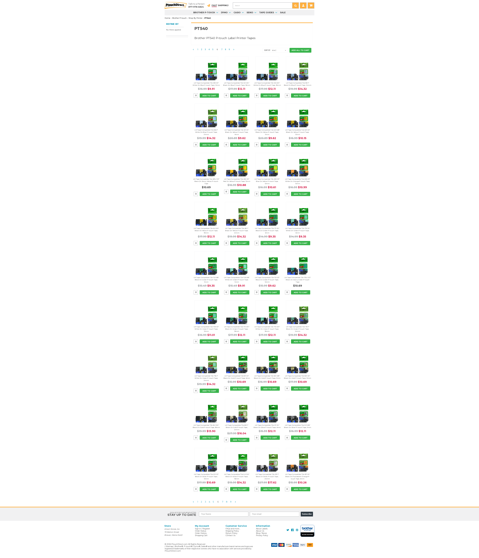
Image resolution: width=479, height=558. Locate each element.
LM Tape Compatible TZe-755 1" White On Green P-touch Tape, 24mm (206, 378)
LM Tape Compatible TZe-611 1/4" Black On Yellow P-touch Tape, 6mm (237, 132)
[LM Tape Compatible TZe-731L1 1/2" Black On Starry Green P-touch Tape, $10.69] (297, 267)
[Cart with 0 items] (311, 5)
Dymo (224, 12)
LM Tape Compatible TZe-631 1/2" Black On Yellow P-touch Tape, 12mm (297, 132)
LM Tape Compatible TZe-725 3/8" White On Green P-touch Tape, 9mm (237, 280)
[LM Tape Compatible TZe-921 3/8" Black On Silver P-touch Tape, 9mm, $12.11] (297, 414)
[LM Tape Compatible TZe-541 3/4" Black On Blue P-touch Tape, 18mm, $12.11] (236, 72)
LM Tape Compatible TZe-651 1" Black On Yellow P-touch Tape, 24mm (236, 230)
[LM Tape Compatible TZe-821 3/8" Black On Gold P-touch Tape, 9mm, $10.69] (267, 365)
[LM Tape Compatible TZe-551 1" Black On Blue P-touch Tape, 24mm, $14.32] (297, 72)
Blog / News (261, 533)
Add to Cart (209, 96)
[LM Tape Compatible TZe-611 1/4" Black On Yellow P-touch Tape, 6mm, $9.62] (236, 119)
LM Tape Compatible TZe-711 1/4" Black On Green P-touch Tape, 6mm (267, 230)
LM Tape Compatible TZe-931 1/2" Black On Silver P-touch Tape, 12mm (206, 476)
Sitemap (169, 546)
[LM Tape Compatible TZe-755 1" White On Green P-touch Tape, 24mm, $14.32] (206, 365)
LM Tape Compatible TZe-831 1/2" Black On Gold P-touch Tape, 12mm (297, 377)
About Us (260, 531)
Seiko (250, 12)
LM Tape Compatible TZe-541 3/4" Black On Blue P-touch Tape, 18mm (236, 84)
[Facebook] (292, 530)
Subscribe (307, 514)
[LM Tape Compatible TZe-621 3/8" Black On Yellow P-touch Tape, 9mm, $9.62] (267, 119)
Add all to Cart (300, 50)
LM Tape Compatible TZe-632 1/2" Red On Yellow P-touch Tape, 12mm (236, 180)
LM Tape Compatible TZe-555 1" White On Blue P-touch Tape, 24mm (206, 132)
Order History (201, 533)
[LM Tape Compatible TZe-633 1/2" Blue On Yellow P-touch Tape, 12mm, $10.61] (267, 168)
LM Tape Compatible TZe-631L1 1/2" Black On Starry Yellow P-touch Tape (206, 181)
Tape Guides (266, 12)
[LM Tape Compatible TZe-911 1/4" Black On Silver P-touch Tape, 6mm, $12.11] (267, 414)
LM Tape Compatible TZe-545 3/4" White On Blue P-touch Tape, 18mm (267, 84)
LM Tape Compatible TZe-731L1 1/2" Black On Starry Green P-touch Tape (298, 280)
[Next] (233, 49)
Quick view (206, 68)
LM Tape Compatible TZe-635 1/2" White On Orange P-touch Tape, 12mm (297, 181)
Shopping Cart (201, 535)
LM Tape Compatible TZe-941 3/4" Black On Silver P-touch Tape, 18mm (236, 476)
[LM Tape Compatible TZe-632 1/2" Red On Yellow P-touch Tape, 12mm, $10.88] (236, 168)
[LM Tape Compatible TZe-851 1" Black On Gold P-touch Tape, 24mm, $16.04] (236, 414)
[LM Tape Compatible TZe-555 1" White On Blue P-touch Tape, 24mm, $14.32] (206, 119)
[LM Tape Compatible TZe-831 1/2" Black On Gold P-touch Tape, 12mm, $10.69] (297, 365)
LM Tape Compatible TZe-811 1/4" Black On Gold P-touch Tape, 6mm (237, 377)
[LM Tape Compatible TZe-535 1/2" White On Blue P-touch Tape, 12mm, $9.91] (206, 72)
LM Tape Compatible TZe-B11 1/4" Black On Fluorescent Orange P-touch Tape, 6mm (297, 476)
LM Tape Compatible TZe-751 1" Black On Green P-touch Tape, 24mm (297, 329)
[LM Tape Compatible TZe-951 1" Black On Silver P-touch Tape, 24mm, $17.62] (267, 463)
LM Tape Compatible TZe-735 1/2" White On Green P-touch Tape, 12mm (206, 329)
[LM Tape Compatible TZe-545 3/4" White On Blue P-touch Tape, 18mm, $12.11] (267, 72)
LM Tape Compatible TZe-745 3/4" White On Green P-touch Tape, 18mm (267, 329)
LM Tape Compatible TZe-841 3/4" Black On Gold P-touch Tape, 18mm (206, 426)
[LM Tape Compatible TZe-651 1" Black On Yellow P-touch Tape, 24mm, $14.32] (236, 217)
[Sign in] (303, 5)
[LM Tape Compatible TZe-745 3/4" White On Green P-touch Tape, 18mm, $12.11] (267, 316)
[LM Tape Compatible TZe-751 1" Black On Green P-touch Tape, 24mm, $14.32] (297, 316)
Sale (283, 12)
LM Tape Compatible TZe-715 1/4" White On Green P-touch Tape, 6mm (297, 230)
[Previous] (194, 49)
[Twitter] (288, 530)
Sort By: (267, 50)
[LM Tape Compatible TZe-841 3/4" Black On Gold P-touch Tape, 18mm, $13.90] (206, 414)
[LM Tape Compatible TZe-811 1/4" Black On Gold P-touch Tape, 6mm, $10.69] (236, 365)
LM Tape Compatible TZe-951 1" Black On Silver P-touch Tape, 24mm (267, 476)
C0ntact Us (230, 535)
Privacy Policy (262, 535)
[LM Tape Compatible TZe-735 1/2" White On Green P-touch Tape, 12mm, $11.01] (206, 316)
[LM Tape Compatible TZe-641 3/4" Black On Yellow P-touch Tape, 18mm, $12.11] (206, 217)
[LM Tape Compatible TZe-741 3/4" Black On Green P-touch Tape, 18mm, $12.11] (236, 316)
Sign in (198, 529)
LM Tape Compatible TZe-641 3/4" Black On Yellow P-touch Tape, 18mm (206, 230)
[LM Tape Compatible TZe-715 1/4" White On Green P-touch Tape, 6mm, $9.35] (297, 217)
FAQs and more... (233, 529)
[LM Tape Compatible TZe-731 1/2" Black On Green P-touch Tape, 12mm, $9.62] (267, 267)
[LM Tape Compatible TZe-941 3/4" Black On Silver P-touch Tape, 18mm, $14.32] (236, 463)
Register (206, 529)
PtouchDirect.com (173, 551)
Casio (237, 12)
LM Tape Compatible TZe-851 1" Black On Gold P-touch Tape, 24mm (236, 427)
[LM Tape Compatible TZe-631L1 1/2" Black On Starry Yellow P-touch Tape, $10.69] (206, 168)
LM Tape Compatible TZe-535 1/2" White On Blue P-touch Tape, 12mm (206, 84)
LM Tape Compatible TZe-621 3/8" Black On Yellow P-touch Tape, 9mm (267, 132)
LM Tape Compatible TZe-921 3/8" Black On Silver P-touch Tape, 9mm (297, 426)
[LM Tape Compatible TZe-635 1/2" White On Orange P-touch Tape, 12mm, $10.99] (297, 168)
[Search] (295, 5)
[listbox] (280, 50)
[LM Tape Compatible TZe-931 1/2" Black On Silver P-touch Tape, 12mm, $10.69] (206, 463)
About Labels (261, 529)
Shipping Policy (232, 531)
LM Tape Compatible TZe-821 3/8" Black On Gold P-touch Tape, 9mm (267, 377)
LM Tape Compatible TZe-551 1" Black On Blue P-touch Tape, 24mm (297, 84)
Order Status (200, 531)
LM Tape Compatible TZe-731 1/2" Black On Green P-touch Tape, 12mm (267, 280)
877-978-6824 (196, 7)
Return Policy (231, 533)
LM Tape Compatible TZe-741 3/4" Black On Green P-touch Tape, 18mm (236, 329)
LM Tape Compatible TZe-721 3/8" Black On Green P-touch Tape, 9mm (206, 280)
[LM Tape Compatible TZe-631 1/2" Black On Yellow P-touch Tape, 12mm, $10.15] (297, 119)
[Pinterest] (297, 530)
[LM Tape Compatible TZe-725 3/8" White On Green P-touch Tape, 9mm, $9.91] (236, 267)
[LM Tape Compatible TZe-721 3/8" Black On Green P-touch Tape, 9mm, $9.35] (206, 267)
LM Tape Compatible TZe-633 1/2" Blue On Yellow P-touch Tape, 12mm (267, 181)
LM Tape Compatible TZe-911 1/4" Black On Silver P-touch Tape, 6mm (267, 426)
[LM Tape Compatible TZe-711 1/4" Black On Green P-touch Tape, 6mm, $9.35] (267, 217)
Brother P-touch (204, 12)
